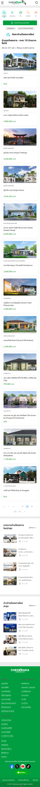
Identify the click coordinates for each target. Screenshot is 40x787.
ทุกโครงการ (10, 28)
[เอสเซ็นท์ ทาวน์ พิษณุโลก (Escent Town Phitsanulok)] (20, 287)
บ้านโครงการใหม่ (6, 720)
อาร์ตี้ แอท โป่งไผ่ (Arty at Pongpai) (16, 490)
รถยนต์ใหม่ (4, 683)
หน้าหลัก (3, 741)
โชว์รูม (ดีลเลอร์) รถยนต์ (8, 703)
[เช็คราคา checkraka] (16, 2)
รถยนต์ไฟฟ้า (5, 687)
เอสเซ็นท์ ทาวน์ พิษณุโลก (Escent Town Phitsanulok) (18, 304)
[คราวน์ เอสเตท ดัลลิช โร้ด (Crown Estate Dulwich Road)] (20, 212)
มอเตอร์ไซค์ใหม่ (6, 691)
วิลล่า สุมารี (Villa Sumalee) (13, 77)
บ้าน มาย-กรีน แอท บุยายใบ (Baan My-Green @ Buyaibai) (20, 454)
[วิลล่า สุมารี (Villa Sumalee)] (20, 62)
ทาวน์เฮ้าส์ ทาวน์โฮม (7, 736)
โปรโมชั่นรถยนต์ (6, 707)
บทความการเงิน (6, 699)
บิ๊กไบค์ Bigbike (6, 695)
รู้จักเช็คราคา (5, 753)
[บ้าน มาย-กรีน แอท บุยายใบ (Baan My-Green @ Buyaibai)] (20, 437)
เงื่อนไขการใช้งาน (6, 749)
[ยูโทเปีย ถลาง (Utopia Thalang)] (20, 137)
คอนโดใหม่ (4, 724)
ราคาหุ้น (23, 699)
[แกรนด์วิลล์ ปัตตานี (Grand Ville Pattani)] (20, 325)
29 (32, 506)
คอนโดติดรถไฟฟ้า (6, 728)
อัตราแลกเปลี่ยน (26, 707)
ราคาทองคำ (25, 695)
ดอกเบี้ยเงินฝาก (26, 691)
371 (19, 512)
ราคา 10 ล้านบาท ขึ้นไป (26, 28)
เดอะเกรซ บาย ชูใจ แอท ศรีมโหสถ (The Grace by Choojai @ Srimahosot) (20, 416)
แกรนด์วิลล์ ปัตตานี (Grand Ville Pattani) (18, 340)
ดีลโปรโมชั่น (4, 745)
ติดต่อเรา (4, 757)
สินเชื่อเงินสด (25, 683)
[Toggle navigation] (2, 2)
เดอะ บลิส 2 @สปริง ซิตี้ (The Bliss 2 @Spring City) (20, 379)
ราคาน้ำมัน (24, 703)
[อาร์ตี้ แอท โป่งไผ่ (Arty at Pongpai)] (20, 475)
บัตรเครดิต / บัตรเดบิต (28, 687)
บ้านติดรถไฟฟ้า (5, 732)
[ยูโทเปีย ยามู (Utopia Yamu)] (20, 175)
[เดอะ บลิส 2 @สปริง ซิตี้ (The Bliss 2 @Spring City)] (20, 362)
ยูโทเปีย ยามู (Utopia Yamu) (14, 190)
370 (15, 512)
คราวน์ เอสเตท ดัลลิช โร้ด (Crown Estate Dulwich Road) (18, 229)
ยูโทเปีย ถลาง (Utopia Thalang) (15, 152)
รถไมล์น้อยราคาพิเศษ (7, 711)
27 (22, 506)
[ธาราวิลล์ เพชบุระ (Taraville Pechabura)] (20, 250)
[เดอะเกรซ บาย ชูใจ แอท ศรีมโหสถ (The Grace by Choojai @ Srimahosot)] (20, 400)
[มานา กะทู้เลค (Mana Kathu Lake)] (20, 100)
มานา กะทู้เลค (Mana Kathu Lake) (16, 115)
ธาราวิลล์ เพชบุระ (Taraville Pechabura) (18, 265)
